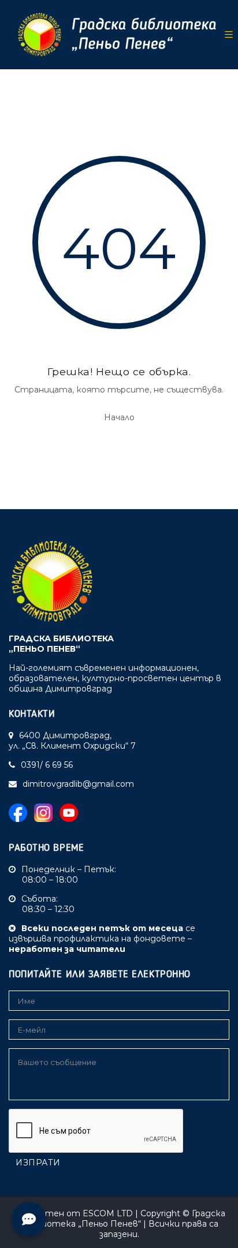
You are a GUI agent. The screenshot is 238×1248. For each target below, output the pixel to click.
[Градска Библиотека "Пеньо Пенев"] (113, 35)
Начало (119, 417)
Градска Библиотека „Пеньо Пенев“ (122, 1218)
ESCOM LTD (108, 1213)
